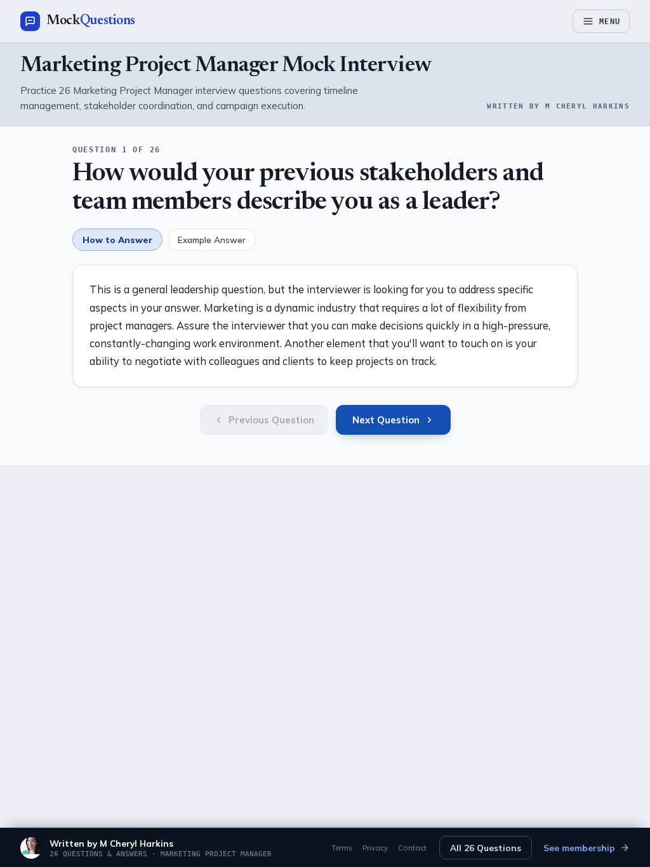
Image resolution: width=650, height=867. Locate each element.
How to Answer (117, 239)
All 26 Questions (485, 847)
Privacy (375, 847)
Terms (341, 847)
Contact (412, 847)
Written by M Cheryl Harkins (111, 843)
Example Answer (212, 239)
